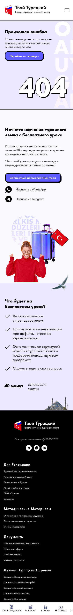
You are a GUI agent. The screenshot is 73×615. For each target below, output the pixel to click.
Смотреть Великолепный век (18, 588)
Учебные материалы (14, 526)
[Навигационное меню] (67, 9)
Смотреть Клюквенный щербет (19, 582)
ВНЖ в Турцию (11, 493)
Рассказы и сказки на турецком (20, 521)
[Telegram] (29, 449)
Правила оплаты (12, 554)
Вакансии (9, 499)
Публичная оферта (13, 549)
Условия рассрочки (14, 560)
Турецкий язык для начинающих (20, 471)
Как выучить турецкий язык (18, 477)
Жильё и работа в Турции (16, 488)
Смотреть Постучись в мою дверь (20, 577)
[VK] (44, 449)
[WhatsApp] (37, 449)
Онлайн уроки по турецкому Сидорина (23, 515)
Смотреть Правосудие (15, 599)
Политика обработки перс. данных (21, 543)
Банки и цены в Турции (15, 482)
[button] (33, 177)
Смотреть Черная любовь (16, 593)
